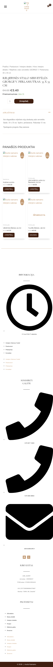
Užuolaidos (10, 613)
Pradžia (5, 67)
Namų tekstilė (11, 617)
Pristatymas (9, 349)
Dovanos (9, 630)
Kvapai (9, 623)
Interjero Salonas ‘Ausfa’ (13, 343)
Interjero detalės (26, 67)
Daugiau (33, 235)
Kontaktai (8, 353)
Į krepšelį (23, 101)
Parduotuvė (14, 67)
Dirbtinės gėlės (11, 627)
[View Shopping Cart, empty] (48, 7)
